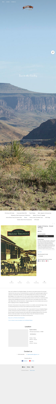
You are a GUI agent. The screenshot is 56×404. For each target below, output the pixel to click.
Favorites (28, 282)
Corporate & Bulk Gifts (22, 213)
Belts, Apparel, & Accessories (44, 213)
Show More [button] (40, 251)
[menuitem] (53, 223)
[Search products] (53, 52)
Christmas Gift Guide (9, 213)
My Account (12, 282)
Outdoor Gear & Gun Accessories (24, 219)
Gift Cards (36, 219)
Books (25, 217)
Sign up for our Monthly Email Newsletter (16, 317)
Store (3, 1)
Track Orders (20, 282)
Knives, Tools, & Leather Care (36, 217)
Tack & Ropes (32, 213)
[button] (41, 256)
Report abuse (32, 370)
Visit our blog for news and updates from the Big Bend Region (20, 320)
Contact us (13, 1)
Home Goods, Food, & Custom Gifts (14, 217)
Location (8, 1)
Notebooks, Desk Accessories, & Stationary (20, 215)
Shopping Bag (36, 282)
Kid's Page (47, 217)
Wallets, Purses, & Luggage (39, 215)
